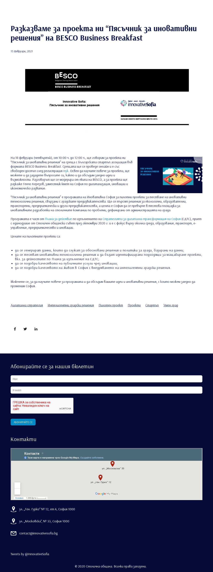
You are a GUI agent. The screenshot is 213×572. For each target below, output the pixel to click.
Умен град (170, 305)
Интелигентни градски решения (71, 305)
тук (65, 171)
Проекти (134, 305)
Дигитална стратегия (27, 305)
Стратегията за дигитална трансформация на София (142, 219)
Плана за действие (58, 219)
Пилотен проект (111, 305)
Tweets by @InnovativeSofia (30, 554)
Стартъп (152, 305)
